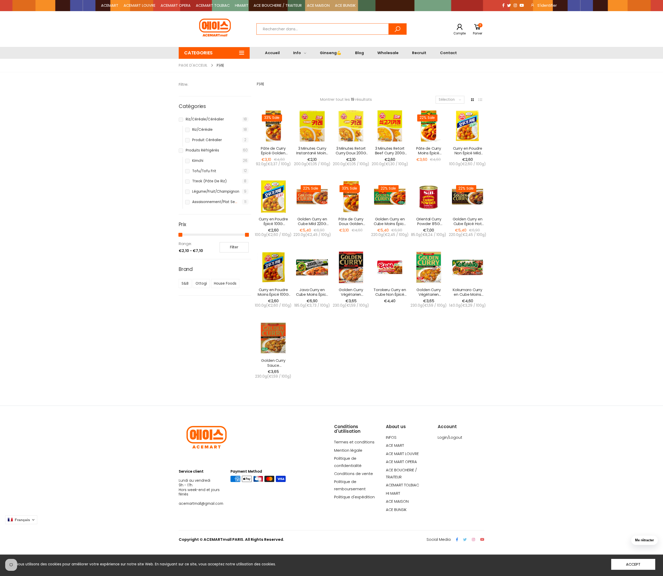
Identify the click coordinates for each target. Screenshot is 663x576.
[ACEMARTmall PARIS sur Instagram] (515, 5)
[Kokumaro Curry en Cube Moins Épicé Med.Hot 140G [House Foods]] (467, 267)
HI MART (393, 493)
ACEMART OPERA (176, 5)
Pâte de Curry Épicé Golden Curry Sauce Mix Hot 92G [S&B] (273, 155)
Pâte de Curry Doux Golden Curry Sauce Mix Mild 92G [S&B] (350, 226)
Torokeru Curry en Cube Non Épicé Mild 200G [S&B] (389, 294)
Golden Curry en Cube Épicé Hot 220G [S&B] (467, 224)
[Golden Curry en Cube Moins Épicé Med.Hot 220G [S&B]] (390, 196)
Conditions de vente (353, 473)
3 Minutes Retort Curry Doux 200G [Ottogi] (351, 153)
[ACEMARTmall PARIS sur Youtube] (522, 5)
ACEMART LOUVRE (139, 5)
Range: (185, 243)
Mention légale (348, 450)
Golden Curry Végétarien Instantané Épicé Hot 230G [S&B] (351, 297)
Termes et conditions (354, 442)
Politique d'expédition (354, 497)
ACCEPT (633, 564)
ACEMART (109, 5)
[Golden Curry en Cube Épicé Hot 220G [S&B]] (467, 196)
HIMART (241, 5)
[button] (214, 53)
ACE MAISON (318, 5)
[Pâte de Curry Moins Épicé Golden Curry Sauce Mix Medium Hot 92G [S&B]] (428, 126)
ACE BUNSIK (345, 5)
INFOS (391, 437)
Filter (234, 247)
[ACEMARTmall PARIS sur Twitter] (509, 5)
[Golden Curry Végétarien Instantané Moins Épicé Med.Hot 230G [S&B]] (428, 267)
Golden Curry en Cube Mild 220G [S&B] (312, 224)
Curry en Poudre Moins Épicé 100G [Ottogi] (273, 294)
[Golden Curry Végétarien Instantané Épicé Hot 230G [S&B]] (351, 267)
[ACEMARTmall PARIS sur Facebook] (503, 5)
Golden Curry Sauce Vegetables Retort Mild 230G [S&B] (273, 367)
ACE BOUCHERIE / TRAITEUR (278, 5)
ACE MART (395, 445)
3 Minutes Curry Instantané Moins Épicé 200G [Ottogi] (312, 155)
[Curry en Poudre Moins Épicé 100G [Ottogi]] (273, 267)
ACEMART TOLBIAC (213, 5)
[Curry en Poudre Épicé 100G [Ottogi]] (273, 196)
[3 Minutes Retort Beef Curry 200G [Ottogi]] (390, 126)
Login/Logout (450, 437)
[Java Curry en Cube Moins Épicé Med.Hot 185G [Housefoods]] (312, 267)
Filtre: (183, 84)
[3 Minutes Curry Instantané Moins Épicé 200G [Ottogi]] (312, 126)
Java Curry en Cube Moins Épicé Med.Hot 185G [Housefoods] (312, 297)
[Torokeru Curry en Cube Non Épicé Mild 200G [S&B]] (390, 267)
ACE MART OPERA (401, 461)
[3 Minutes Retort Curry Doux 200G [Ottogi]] (351, 126)
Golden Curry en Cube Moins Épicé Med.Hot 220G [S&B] (390, 226)
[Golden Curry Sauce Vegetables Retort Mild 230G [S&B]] (273, 338)
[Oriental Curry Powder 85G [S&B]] (428, 196)
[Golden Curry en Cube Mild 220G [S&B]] (312, 196)
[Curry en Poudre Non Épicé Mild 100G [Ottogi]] (467, 126)
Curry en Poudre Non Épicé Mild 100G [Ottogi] (467, 153)
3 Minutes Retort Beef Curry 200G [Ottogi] (390, 153)
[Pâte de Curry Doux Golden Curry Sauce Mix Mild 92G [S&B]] (351, 196)
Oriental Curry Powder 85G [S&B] (428, 224)
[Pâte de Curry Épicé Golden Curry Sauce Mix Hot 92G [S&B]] (273, 126)
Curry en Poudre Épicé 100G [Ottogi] (273, 224)
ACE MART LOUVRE (402, 453)
